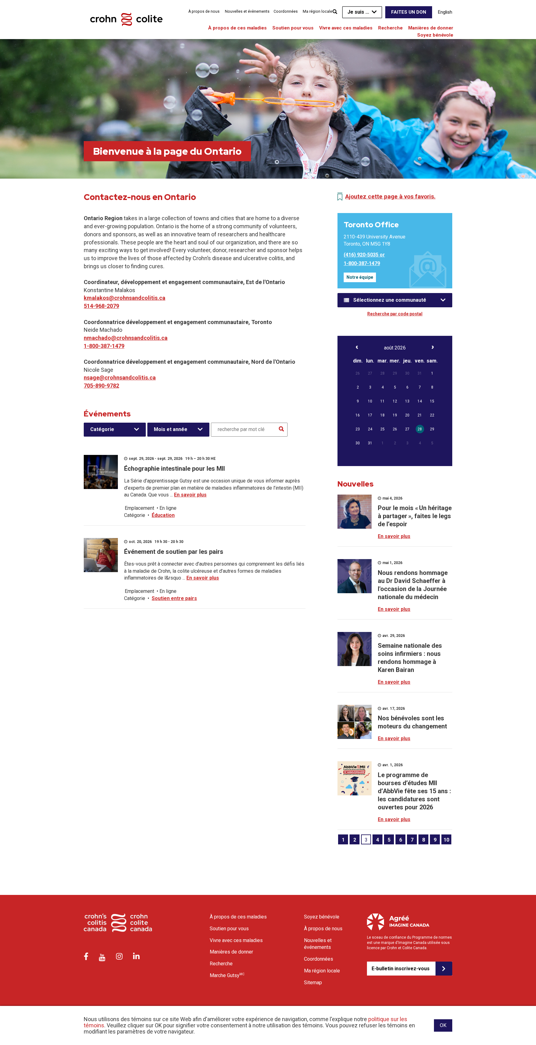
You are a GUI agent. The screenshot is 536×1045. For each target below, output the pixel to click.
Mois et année (170, 429)
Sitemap (313, 982)
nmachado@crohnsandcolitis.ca (126, 338)
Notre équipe (359, 277)
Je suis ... (358, 12)
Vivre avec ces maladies (346, 28)
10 (446, 840)
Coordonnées (286, 11)
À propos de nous (204, 11)
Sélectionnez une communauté (389, 300)
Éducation (163, 515)
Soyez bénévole (435, 35)
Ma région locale (317, 11)
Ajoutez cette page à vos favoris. (390, 196)
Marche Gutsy (227, 975)
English (445, 12)
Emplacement (139, 508)
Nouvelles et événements (318, 943)
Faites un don (408, 12)
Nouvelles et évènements (247, 11)
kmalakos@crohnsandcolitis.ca (124, 298)
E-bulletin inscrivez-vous (401, 969)
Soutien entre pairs (174, 598)
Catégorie (102, 429)
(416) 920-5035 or (364, 255)
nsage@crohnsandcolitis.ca (120, 377)
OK (443, 1025)
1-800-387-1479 (104, 346)
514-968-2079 (101, 306)
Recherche (390, 28)
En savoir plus (190, 495)
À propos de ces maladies (237, 28)
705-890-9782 (101, 385)
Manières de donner (430, 28)
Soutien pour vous (293, 28)
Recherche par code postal (394, 313)
